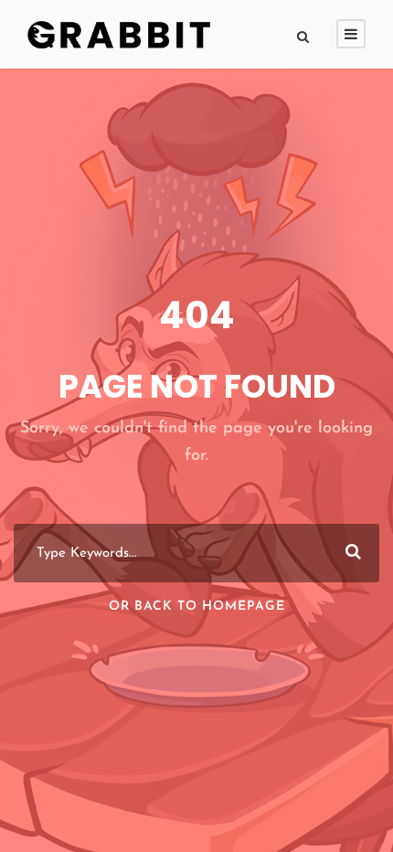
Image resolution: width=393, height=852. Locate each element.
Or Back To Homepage (197, 606)
